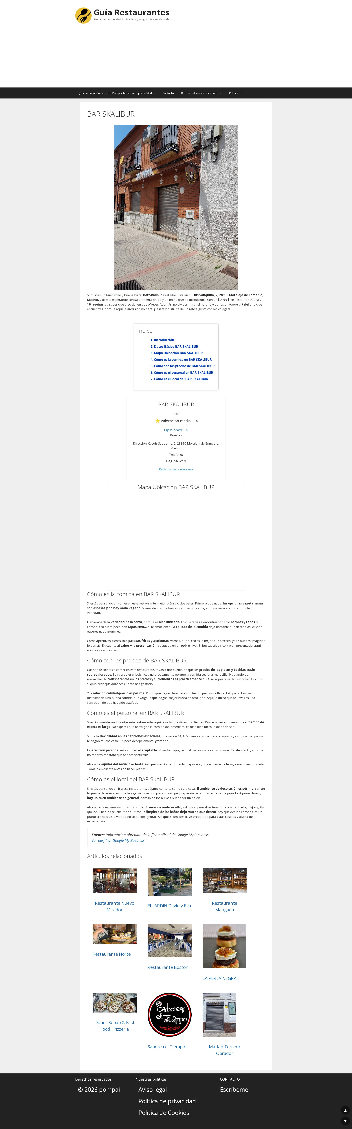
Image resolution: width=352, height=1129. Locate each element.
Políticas (234, 93)
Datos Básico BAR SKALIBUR (176, 346)
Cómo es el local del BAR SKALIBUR (181, 379)
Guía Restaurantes (132, 12)
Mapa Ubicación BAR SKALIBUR (178, 353)
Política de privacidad (167, 1101)
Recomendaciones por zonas (199, 93)
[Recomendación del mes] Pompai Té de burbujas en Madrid (117, 93)
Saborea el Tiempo (166, 1047)
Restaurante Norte (112, 954)
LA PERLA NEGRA (219, 978)
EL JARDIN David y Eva (169, 906)
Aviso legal (152, 1089)
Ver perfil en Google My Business (118, 840)
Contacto (168, 93)
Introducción (164, 340)
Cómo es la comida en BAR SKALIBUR (183, 359)
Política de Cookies (163, 1113)
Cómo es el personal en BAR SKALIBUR (183, 372)
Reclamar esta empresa (176, 469)
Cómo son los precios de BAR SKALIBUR (184, 366)
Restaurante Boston (168, 967)
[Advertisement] (176, 60)
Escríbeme (234, 1089)
